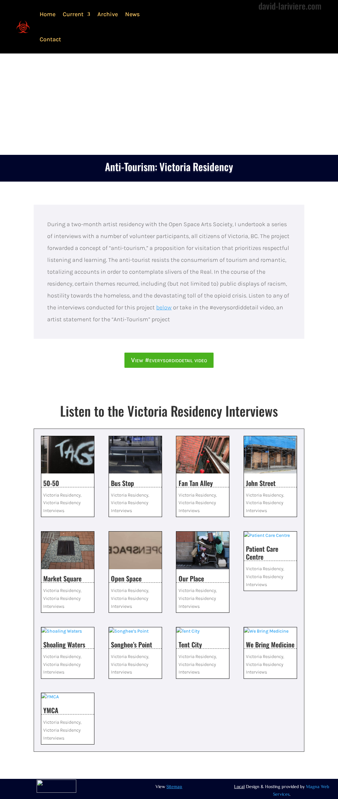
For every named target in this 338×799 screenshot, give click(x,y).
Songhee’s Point (131, 644)
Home (47, 14)
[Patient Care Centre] (270, 535)
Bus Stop (122, 483)
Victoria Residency (62, 495)
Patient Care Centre (262, 553)
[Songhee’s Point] (135, 631)
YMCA (50, 710)
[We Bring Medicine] (270, 631)
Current (73, 14)
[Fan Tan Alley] (202, 455)
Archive (107, 14)
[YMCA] (67, 697)
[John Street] (270, 455)
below (164, 307)
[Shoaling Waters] (67, 631)
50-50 (51, 483)
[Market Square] (67, 550)
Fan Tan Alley (196, 483)
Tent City (190, 644)
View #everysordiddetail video (169, 360)
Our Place (191, 578)
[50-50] (67, 455)
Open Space (126, 578)
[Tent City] (202, 631)
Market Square (62, 578)
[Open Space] (135, 550)
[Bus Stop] (135, 455)
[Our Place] (202, 550)
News (132, 14)
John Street (261, 483)
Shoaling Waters (64, 644)
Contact (50, 39)
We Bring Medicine (270, 644)
